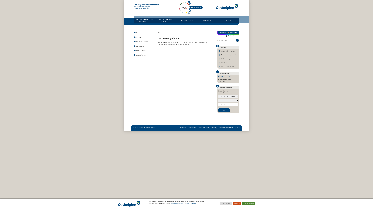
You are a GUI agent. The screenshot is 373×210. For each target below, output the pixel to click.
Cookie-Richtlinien (191, 203)
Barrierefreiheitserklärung (225, 127)
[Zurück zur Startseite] (227, 7)
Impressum (183, 127)
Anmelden (222, 32)
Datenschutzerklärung (176, 203)
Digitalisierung (225, 59)
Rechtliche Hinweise (142, 41)
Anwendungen (190, 11)
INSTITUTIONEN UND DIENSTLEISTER (165, 20)
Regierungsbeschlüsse (228, 66)
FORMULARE (207, 20)
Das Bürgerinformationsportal (146, 5)
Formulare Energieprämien (229, 55)
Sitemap (138, 37)
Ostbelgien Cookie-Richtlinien (129, 204)
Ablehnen (237, 203)
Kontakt (138, 33)
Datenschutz (140, 46)
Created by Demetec (149, 127)
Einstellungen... (226, 203)
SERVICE (228, 20)
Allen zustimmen (249, 203)
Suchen (189, 2)
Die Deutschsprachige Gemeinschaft (144, 20)
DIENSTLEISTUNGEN (186, 20)
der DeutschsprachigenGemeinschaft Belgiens (142, 8)
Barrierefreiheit (141, 55)
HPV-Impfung (225, 63)
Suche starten (237, 40)
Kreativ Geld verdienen (228, 51)
